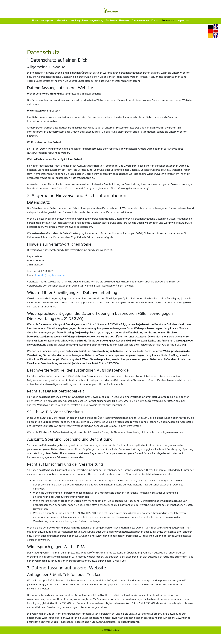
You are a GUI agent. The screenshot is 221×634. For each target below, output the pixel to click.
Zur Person (111, 21)
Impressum (183, 21)
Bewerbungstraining (92, 21)
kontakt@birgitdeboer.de (49, 275)
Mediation (62, 21)
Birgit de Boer (113, 630)
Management (47, 21)
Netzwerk (124, 21)
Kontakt (155, 21)
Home (35, 21)
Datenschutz (168, 21)
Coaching (75, 21)
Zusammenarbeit (140, 21)
